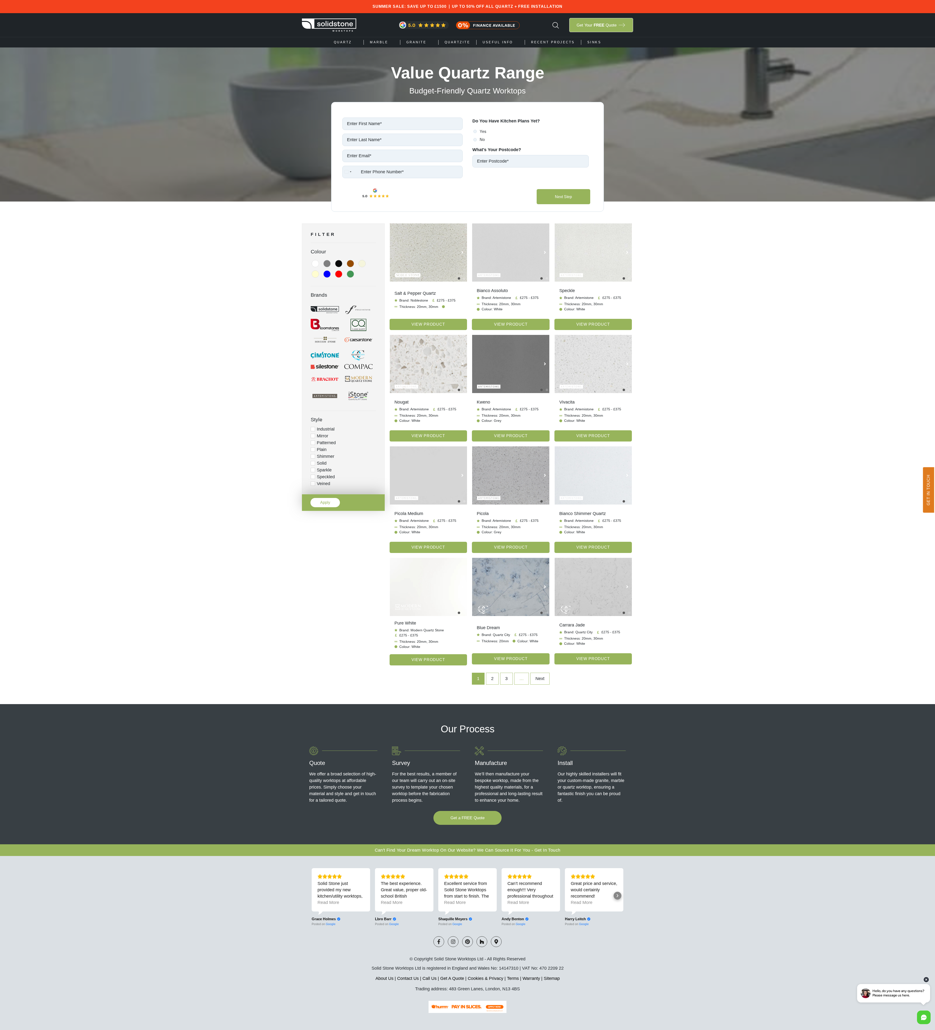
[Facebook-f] (438, 941)
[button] (462, 252)
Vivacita (567, 402)
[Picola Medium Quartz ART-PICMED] (428, 475)
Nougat (401, 402)
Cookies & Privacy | (487, 978)
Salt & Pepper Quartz (415, 293)
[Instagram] (453, 941)
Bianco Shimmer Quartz (582, 513)
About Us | (386, 978)
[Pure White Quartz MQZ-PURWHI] (428, 587)
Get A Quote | (454, 978)
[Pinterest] (467, 941)
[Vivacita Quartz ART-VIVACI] (593, 364)
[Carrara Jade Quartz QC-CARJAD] (593, 587)
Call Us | (431, 978)
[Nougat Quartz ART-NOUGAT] (428, 364)
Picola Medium (408, 513)
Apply (325, 502)
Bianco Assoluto (492, 290)
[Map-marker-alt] (496, 941)
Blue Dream (488, 627)
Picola (483, 513)
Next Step (563, 196)
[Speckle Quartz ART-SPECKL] (593, 252)
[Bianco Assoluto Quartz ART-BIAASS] (510, 252)
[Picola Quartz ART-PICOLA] (510, 475)
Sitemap (552, 978)
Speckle (567, 290)
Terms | (515, 978)
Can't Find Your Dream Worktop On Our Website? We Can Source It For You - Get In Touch (468, 850)
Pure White (405, 623)
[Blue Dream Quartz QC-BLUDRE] (510, 587)
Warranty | (533, 978)
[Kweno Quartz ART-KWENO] (510, 364)
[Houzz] (482, 941)
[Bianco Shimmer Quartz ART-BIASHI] (593, 475)
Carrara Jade (572, 625)
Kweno (483, 402)
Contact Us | (409, 978)
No (482, 140)
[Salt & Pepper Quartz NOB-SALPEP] (428, 252)
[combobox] (348, 172)
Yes (483, 131)
